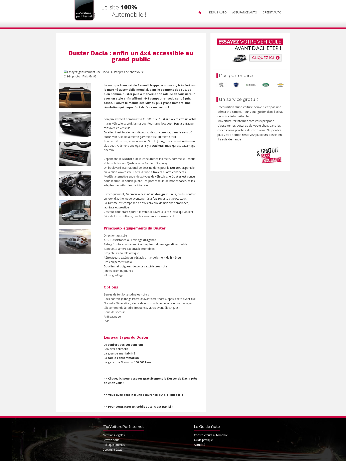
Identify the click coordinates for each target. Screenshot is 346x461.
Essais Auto (218, 12)
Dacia (178, 123)
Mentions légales (114, 435)
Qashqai (158, 145)
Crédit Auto (272, 12)
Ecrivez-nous (111, 440)
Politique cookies (114, 445)
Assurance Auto (244, 12)
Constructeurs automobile (211, 435)
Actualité (199, 445)
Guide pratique (203, 440)
